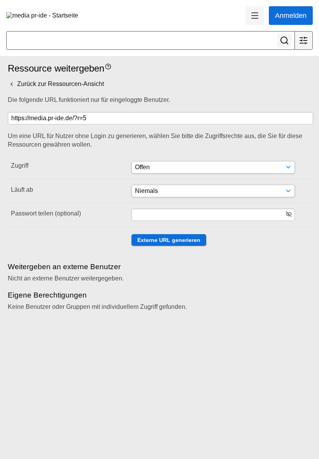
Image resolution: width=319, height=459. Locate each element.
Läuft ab (22, 189)
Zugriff (19, 165)
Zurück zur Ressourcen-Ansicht (60, 84)
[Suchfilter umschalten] (303, 40)
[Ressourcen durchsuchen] (284, 40)
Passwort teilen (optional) (46, 213)
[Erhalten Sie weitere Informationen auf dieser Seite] (108, 66)
